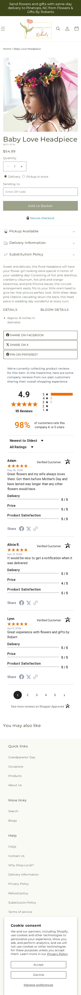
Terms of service (20, 912)
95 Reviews (27, 411)
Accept (38, 965)
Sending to (17, 184)
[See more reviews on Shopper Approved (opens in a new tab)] (35, 529)
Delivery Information (23, 874)
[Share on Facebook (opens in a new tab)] (21, 529)
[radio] (58, 394)
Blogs (12, 820)
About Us (15, 785)
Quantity (9, 158)
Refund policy (18, 893)
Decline (38, 975)
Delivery (14, 176)
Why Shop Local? (21, 865)
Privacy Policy (57, 954)
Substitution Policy (22, 902)
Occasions (15, 766)
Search (13, 811)
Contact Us (16, 856)
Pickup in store (37, 176)
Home (7, 48)
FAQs (12, 846)
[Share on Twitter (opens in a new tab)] (28, 529)
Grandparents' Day (21, 757)
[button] (58, 28)
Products (15, 776)
